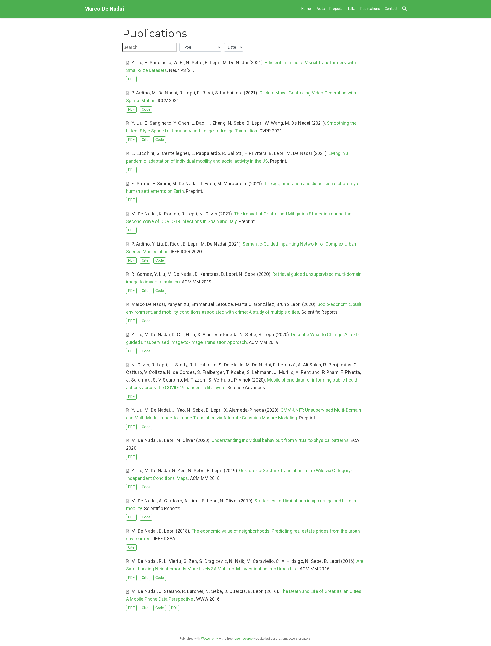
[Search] (404, 9)
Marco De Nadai (104, 9)
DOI (174, 608)
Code (146, 109)
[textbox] (149, 47)
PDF (131, 79)
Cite (145, 139)
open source (243, 638)
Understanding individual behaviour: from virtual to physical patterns (280, 440)
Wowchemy (209, 638)
